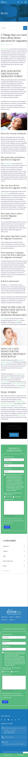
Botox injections (5, 49)
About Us (4, 617)
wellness (9, 406)
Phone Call (18, 497)
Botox (7, 285)
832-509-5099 (21, 2)
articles (5, 551)
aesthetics (3, 406)
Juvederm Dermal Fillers (18, 384)
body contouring (18, 406)
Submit (7, 527)
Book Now (14, 435)
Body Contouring (8, 561)
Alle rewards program (19, 374)
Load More (6, 571)
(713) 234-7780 (11, 485)
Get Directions (9, 732)
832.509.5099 (20, 415)
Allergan (9, 378)
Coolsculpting (4, 382)
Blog (4, 556)
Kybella (18, 386)
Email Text (9, 497)
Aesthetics (6, 546)
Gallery (17, 617)
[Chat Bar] (14, 755)
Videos (11, 620)
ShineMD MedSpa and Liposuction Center (13, 403)
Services (4, 620)
